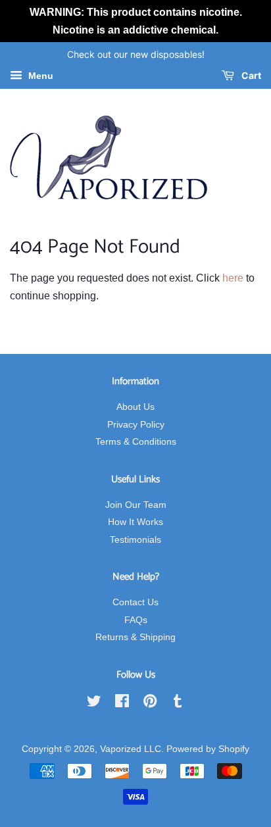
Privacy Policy (135, 425)
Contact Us (135, 602)
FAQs (135, 620)
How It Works (135, 522)
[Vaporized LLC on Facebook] (122, 704)
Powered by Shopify (207, 749)
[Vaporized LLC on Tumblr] (177, 704)
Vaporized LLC (130, 749)
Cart (250, 76)
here (232, 278)
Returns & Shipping (135, 637)
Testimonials (135, 540)
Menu (39, 76)
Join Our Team (135, 505)
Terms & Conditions (135, 442)
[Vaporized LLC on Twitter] (94, 704)
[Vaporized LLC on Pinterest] (150, 704)
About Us (135, 407)
